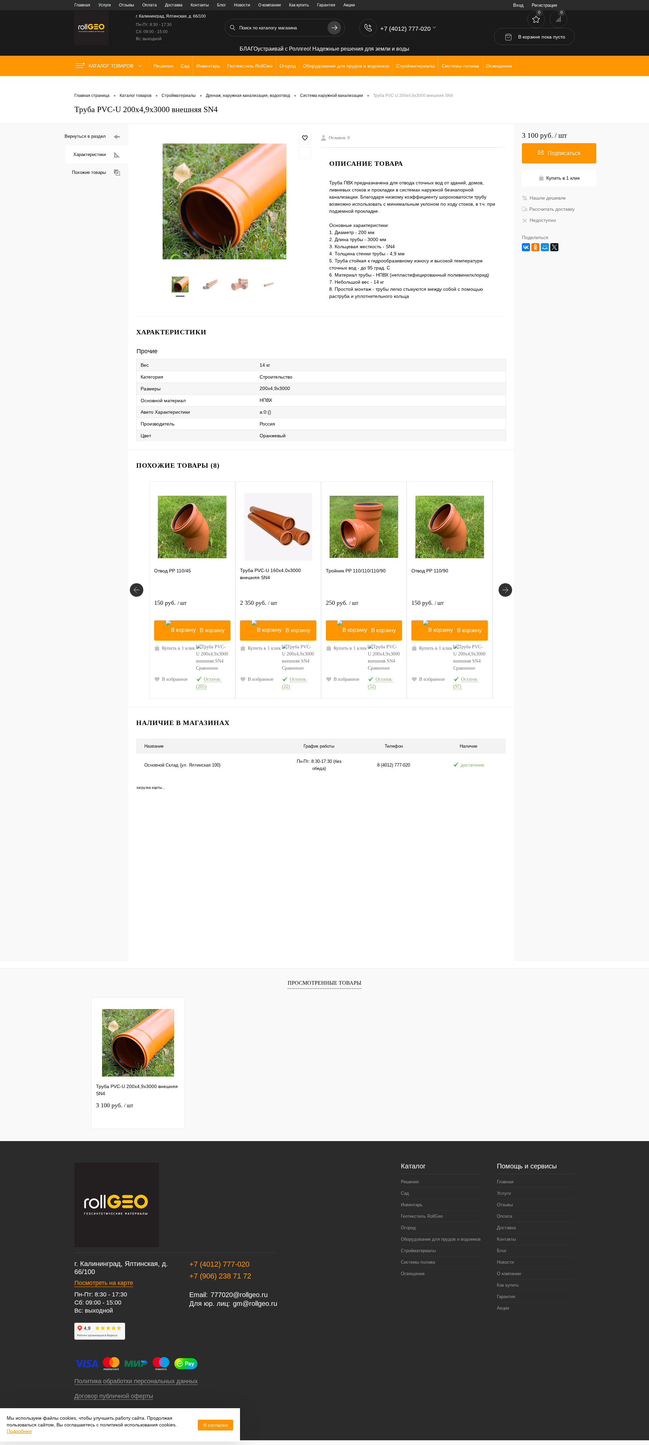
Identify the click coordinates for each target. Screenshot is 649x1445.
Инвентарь (412, 1204)
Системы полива (418, 1262)
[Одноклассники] (535, 247)
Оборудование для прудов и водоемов (441, 1239)
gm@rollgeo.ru (255, 1303)
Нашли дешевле (548, 198)
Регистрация (544, 5)
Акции (349, 5)
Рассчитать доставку (552, 209)
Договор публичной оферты (113, 1396)
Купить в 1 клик (178, 648)
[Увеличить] (224, 201)
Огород (408, 1227)
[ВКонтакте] (526, 247)
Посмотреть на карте (103, 1283)
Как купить (299, 5)
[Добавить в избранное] (305, 138)
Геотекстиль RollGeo (422, 1216)
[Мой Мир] (545, 247)
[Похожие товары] (136, 590)
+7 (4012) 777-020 (219, 1264)
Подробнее (19, 1431)
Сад (405, 1193)
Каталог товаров (112, 66)
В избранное (175, 679)
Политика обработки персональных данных (136, 1381)
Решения (410, 1181)
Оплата (149, 5)
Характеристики (89, 154)
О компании (269, 5)
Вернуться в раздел (85, 136)
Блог (221, 5)
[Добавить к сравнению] (305, 153)
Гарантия (326, 5)
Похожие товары (89, 172)
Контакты (200, 5)
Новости (242, 5)
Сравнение (207, 668)
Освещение (413, 1273)
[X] (554, 247)
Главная (82, 5)
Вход (518, 5)
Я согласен (215, 1425)
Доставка (174, 5)
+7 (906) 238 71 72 (220, 1276)
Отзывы (126, 5)
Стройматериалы (418, 1250)
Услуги (104, 5)
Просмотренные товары (324, 983)
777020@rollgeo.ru (239, 1294)
